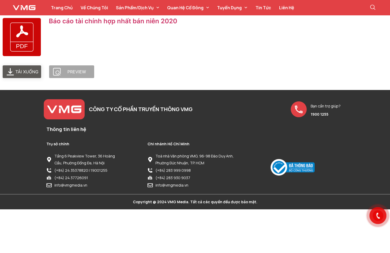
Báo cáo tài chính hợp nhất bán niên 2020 (113, 21)
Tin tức (263, 8)
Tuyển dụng (229, 8)
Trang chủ (62, 8)
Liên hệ (286, 8)
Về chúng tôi (94, 8)
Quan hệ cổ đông (185, 8)
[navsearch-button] (372, 7)
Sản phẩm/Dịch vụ (135, 8)
